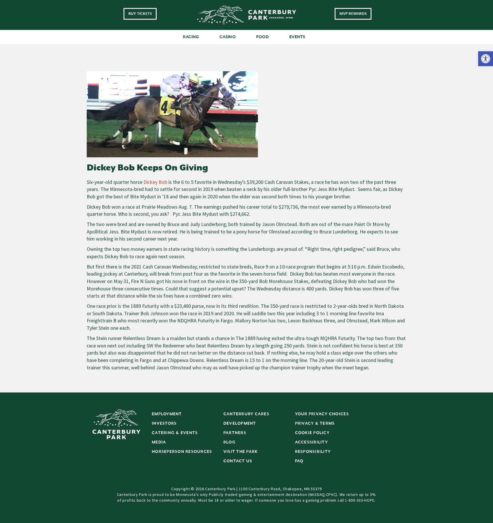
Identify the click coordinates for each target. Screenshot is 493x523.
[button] (485, 58)
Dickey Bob (155, 182)
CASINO (227, 36)
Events (297, 36)
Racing (191, 36)
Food (262, 36)
